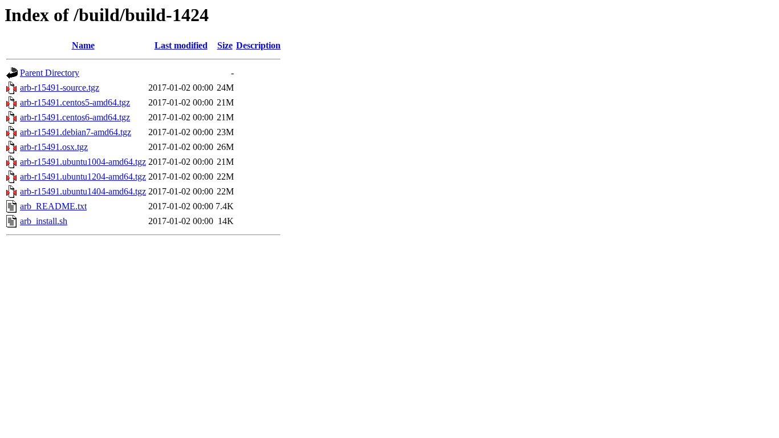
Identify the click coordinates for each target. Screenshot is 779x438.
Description (258, 45)
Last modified (181, 45)
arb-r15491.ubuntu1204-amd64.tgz (83, 176)
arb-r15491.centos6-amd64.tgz (75, 117)
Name (83, 45)
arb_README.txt (53, 206)
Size (225, 45)
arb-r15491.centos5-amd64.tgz (75, 102)
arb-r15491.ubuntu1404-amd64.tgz (83, 191)
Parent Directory (49, 73)
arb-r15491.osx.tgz (54, 147)
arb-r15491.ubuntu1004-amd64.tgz (83, 162)
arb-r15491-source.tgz (59, 87)
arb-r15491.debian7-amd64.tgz (75, 132)
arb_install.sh (43, 221)
